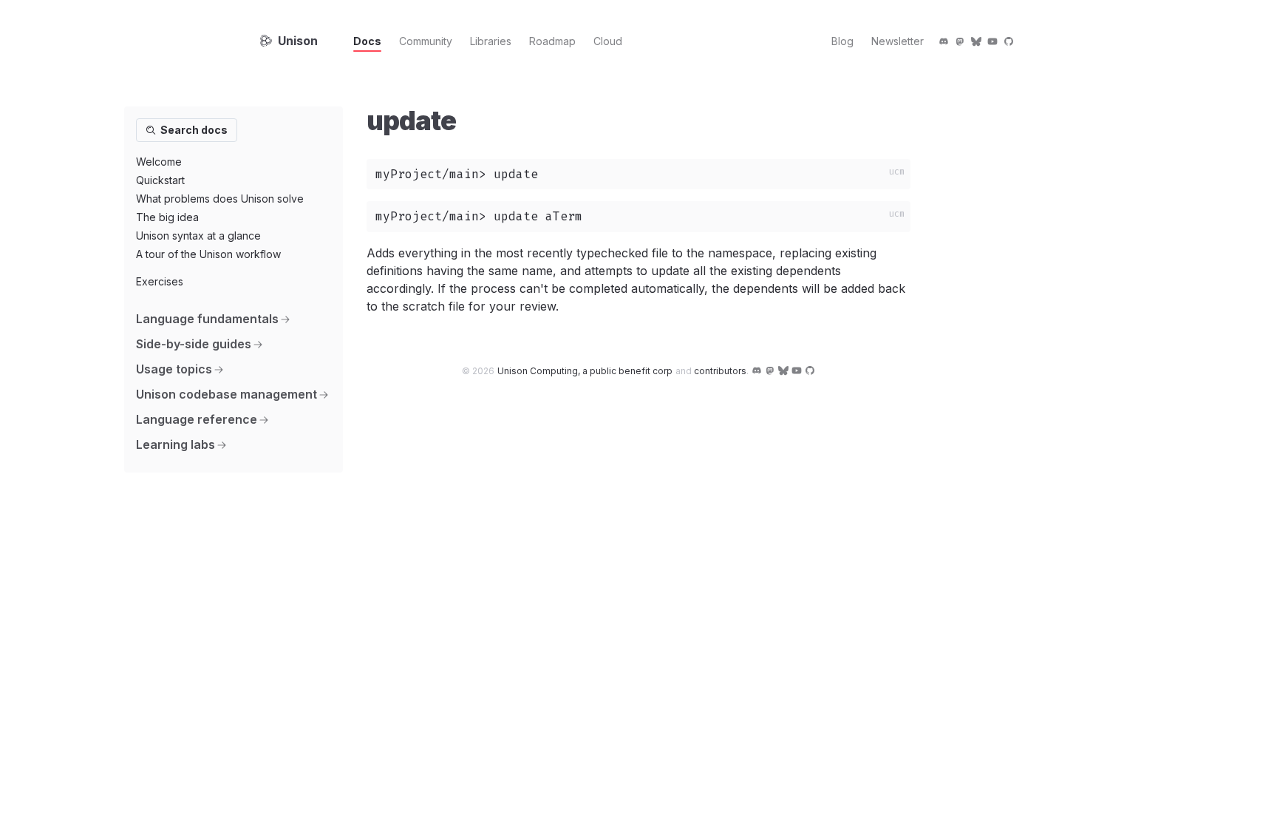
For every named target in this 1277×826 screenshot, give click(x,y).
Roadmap (552, 41)
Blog (842, 41)
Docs (367, 41)
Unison (298, 40)
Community (425, 41)
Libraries (490, 41)
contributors (720, 370)
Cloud (607, 41)
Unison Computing (584, 370)
